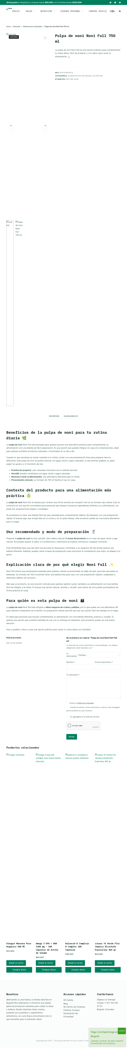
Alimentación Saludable (80, 76)
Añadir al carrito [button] (16, 963)
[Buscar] (105, 11)
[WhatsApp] (110, 2)
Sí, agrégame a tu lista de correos (84, 717)
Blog (66, 1003)
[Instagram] (115, 2)
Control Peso (96, 11)
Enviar (72, 736)
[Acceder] (112, 11)
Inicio (16, 11)
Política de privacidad (85, 703)
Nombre (70, 662)
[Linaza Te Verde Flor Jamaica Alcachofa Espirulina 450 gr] (108, 846)
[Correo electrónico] (120, 2)
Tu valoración (73, 675)
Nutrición (46, 11)
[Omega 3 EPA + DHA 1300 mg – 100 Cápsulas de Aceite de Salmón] (49, 846)
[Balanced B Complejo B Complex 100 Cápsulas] (78, 846)
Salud (29, 11)
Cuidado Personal (70, 11)
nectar (69, 79)
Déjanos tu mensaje (106, 999)
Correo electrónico (104, 662)
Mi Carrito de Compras (74, 1007)
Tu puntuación (71, 655)
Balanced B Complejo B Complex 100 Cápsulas (77, 946)
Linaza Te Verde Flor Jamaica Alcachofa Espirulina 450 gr (107, 946)
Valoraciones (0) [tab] (71, 416)
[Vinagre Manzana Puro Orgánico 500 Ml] (19, 846)
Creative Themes (83, 1040)
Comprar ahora (19, 970)
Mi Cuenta (68, 1000)
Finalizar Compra (71, 1010)
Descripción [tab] (54, 416)
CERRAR (122, 1031)
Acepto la (81, 703)
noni (76, 79)
